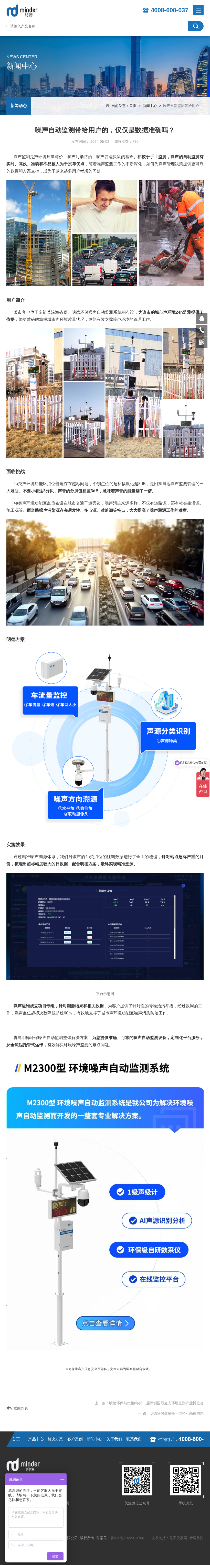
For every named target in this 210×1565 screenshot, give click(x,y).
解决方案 (55, 1439)
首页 (132, 106)
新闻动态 (18, 105)
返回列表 (21, 1408)
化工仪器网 (178, 1538)
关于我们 (114, 1439)
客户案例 (75, 1439)
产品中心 (36, 1439)
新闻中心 (150, 106)
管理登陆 (196, 1538)
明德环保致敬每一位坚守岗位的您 (177, 1413)
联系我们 (134, 1439)
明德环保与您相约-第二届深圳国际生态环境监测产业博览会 (156, 1403)
